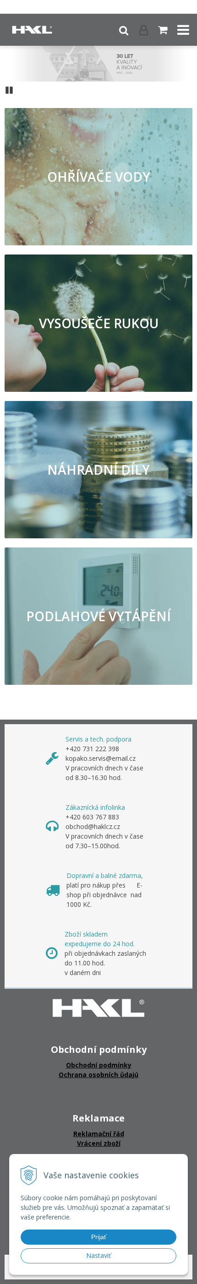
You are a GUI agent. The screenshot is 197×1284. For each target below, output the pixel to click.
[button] (123, 30)
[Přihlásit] (143, 30)
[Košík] (163, 30)
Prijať (98, 1237)
